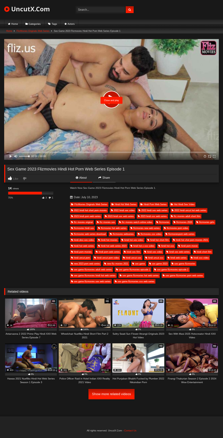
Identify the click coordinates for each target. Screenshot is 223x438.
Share (106, 177)
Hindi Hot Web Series (125, 204)
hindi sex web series (179, 251)
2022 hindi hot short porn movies (90, 210)
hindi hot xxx (167, 246)
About (83, 177)
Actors (71, 23)
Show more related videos (111, 394)
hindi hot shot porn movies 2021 (192, 240)
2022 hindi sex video (124, 210)
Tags (54, 23)
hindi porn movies (83, 251)
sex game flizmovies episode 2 (172, 269)
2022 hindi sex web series (154, 210)
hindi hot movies (109, 240)
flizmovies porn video (177, 228)
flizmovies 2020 (184, 222)
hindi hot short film (159, 240)
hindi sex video (154, 251)
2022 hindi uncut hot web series (190, 210)
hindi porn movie (189, 246)
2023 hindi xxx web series (154, 216)
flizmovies (164, 222)
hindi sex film (133, 251)
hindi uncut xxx (155, 257)
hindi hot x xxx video (143, 246)
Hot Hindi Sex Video (184, 204)
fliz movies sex (107, 222)
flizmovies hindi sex (84, 228)
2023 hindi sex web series (121, 216)
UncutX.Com (30, 9)
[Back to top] (212, 427)
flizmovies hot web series (113, 228)
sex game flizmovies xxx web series (136, 281)
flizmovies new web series (146, 228)
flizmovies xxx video (151, 234)
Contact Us (130, 430)
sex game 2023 (159, 263)
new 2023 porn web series (87, 263)
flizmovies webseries (123, 234)
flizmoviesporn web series (181, 234)
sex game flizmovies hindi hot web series (95, 275)
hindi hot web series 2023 (113, 246)
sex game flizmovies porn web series (184, 275)
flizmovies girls (206, 222)
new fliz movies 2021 (117, 263)
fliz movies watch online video (137, 222)
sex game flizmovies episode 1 (134, 269)
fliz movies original (83, 222)
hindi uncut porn (82, 257)
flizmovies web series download (90, 234)
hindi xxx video (201, 257)
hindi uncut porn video (108, 257)
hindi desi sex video (84, 240)
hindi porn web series (109, 251)
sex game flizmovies (184, 263)
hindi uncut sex (133, 257)
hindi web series (178, 257)
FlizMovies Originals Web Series (33, 31)
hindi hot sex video (133, 240)
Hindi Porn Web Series (155, 204)
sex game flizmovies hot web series (140, 275)
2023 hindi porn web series (87, 216)
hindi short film (204, 251)
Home (14, 23)
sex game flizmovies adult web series (93, 269)
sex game (140, 263)
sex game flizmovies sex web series (92, 281)
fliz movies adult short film (187, 216)
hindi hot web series (84, 246)
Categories (35, 23)
